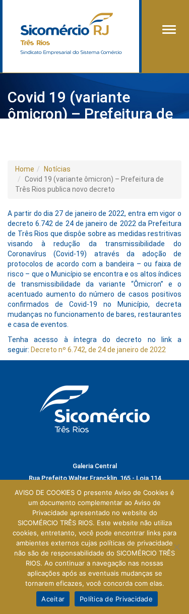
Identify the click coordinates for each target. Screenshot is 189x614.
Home (24, 169)
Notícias (57, 169)
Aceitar (53, 599)
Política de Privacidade (116, 599)
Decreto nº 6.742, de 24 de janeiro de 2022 (98, 350)
